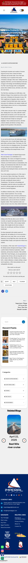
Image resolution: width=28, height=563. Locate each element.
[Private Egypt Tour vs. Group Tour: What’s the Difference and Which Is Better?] (5, 340)
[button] (4, 440)
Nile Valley (8, 396)
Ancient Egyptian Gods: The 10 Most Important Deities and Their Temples (17, 333)
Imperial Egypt (21, 246)
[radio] (8, 273)
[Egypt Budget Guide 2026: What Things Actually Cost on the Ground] (5, 353)
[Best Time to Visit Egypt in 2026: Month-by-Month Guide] (5, 360)
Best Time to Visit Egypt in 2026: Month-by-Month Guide (17, 360)
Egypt (7, 281)
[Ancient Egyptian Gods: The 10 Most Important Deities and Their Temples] (5, 333)
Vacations (8, 285)
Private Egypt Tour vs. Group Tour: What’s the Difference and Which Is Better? (17, 340)
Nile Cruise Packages (7, 154)
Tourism (22, 281)
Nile (14, 281)
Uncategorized (9, 402)
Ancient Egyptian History (10, 63)
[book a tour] (23, 321)
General (7, 390)
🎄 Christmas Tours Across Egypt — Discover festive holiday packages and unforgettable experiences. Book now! (14, 3)
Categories (6, 372)
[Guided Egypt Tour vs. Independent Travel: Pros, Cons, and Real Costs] (5, 346)
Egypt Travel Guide (10, 384)
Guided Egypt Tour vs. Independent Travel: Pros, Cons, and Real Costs (17, 346)
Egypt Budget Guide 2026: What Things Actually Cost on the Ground (17, 353)
